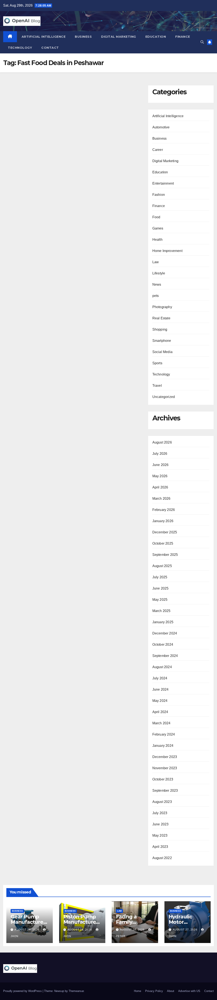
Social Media (162, 352)
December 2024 (164, 633)
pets (155, 296)
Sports (157, 363)
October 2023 (162, 779)
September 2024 (165, 656)
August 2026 (162, 442)
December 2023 (164, 757)
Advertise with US (189, 991)
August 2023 (162, 802)
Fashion (158, 194)
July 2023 (159, 813)
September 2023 (165, 790)
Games (157, 228)
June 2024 (160, 689)
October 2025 (162, 543)
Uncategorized (163, 397)
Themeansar (76, 991)
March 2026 (161, 498)
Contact (50, 48)
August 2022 (162, 858)
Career (157, 150)
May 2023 (160, 835)
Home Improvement (167, 251)
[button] (202, 42)
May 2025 (160, 599)
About (170, 991)
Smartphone (161, 340)
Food (156, 217)
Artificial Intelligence (44, 37)
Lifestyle (158, 273)
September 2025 (165, 554)
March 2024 (161, 723)
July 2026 (159, 453)
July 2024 (159, 678)
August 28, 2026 (27, 929)
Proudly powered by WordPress (23, 991)
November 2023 (164, 768)
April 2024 (160, 712)
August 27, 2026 (185, 929)
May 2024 (160, 700)
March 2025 (161, 611)
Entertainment (163, 183)
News (156, 284)
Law (155, 262)
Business (83, 37)
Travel (157, 385)
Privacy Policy (154, 991)
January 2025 (162, 622)
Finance (182, 37)
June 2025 (160, 588)
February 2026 (163, 510)
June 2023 (160, 824)
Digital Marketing (118, 37)
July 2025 (159, 577)
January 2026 (162, 521)
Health (157, 239)
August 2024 (162, 667)
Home (137, 991)
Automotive (161, 127)
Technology (20, 48)
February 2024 (163, 734)
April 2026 (160, 487)
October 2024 (162, 644)
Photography (162, 307)
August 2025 (162, 566)
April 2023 (160, 846)
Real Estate (161, 318)
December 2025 (164, 532)
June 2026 (160, 465)
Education (155, 37)
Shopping (159, 329)
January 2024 (162, 745)
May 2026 (160, 476)
